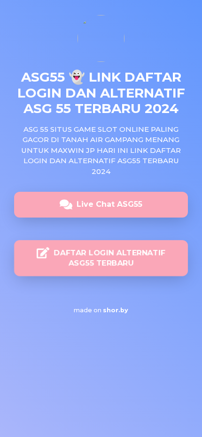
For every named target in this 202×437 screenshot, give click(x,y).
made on (96, 310)
